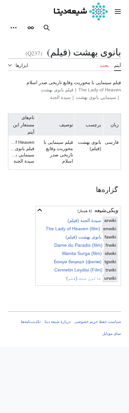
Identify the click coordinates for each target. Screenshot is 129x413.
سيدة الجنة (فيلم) (84, 220)
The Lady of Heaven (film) (73, 228)
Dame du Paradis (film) (78, 245)
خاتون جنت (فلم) (83, 278)
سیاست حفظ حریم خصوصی (97, 321)
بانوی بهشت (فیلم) (83, 236)
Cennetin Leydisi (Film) (78, 269)
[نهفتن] (40, 210)
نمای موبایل (111, 333)
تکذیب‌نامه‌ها (31, 321)
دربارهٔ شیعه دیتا (57, 321)
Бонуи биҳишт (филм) (78, 261)
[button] (117, 11)
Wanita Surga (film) (82, 253)
